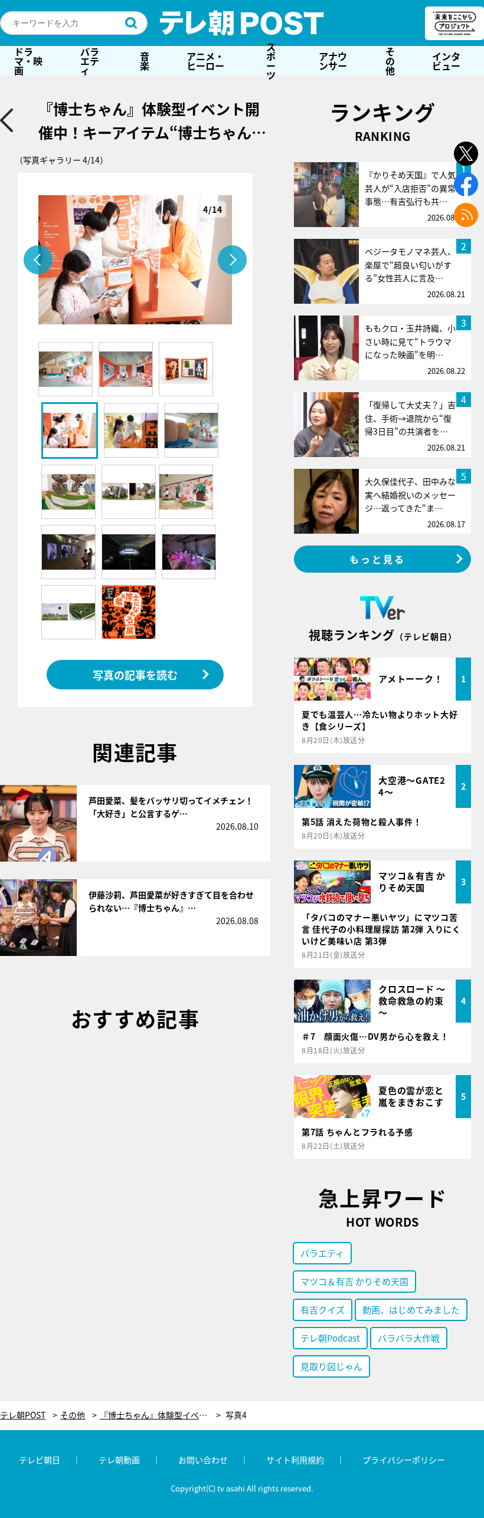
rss (466, 215)
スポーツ (271, 60)
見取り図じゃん (331, 1366)
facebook (466, 184)
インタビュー (446, 61)
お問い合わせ (203, 1460)
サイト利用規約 (295, 1460)
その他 (390, 60)
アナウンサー (333, 61)
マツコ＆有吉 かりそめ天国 (354, 1281)
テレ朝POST (242, 23)
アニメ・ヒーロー (205, 61)
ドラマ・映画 (28, 60)
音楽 (144, 61)
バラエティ (89, 60)
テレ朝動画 (119, 1460)
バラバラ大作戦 (409, 1338)
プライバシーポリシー (403, 1460)
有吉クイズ (322, 1309)
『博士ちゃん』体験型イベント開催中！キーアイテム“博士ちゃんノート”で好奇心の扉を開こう (160, 1415)
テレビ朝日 (39, 1460)
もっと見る (377, 559)
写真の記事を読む (135, 674)
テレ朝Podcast (330, 1338)
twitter (466, 154)
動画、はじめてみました (411, 1309)
